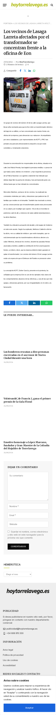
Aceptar (29, 707)
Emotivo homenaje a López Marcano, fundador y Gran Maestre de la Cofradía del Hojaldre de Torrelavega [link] (26, 445)
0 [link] (28, 64)
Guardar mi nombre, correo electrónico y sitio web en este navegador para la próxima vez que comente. (28, 534)
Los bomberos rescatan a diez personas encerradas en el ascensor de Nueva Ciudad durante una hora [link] (26, 355)
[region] (28, 695)
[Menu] (5, 5)
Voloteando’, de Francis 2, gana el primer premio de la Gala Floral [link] (27, 400)
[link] (29, 5)
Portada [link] (8, 23)
